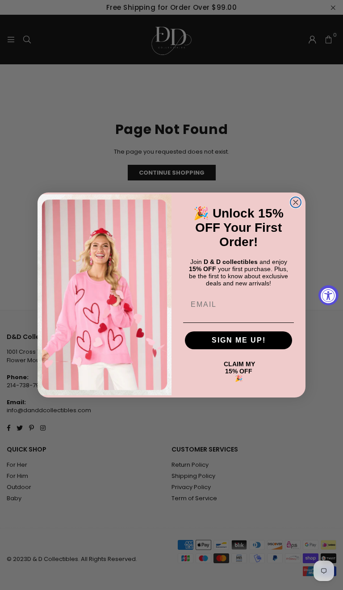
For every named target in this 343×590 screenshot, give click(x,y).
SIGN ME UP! (239, 340)
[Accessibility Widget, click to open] (328, 295)
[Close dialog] (295, 202)
